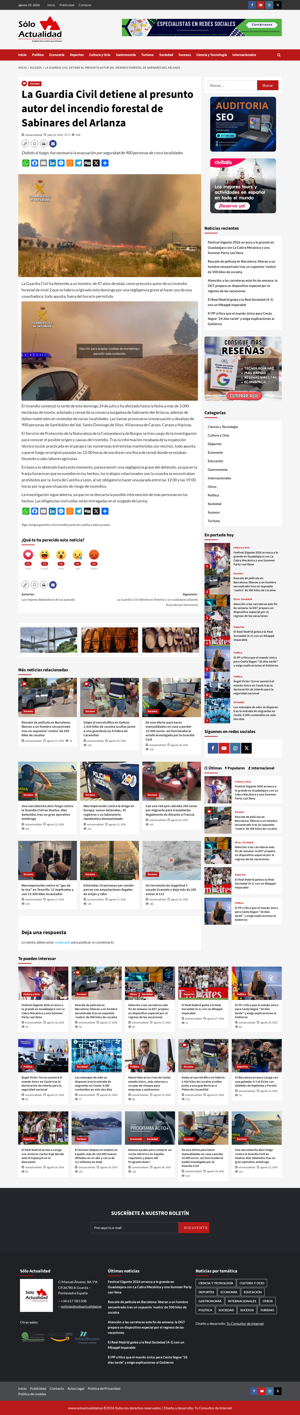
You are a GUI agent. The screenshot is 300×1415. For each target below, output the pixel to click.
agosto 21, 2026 (117, 824)
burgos (33, 525)
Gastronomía (126, 54)
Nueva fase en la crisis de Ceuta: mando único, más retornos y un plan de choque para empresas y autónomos (149, 1083)
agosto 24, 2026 (179, 745)
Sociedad (166, 54)
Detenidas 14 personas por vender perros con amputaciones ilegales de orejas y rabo (108, 889)
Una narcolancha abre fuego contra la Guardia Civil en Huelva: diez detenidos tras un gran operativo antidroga (47, 812)
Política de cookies (32, 1394)
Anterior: (48, 597)
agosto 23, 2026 (55, 824)
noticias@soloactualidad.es (81, 1306)
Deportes (77, 54)
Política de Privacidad (104, 1388)
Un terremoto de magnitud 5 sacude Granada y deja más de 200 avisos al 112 (171, 889)
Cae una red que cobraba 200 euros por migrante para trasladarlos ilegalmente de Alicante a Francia (171, 810)
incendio (62, 525)
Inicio (51, 5)
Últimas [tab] (215, 768)
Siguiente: (157, 599)
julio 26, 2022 (55, 134)
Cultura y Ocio (99, 54)
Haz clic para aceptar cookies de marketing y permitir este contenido (110, 351)
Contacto (85, 5)
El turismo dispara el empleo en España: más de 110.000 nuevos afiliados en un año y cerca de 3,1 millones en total (96, 1156)
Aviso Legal (75, 1388)
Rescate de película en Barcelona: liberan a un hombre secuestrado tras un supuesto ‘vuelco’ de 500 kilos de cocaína (46, 729)
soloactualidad (33, 134)
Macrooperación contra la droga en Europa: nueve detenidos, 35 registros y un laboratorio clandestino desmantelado (108, 812)
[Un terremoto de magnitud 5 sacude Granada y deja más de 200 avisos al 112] (171, 860)
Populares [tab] (236, 768)
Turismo (147, 54)
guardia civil (47, 525)
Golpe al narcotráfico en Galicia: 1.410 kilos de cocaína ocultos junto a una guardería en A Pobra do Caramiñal (109, 729)
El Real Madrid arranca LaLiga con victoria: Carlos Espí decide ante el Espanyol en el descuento (43, 1156)
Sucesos (185, 54)
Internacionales (244, 54)
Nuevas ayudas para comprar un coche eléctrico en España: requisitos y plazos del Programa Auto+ (150, 1156)
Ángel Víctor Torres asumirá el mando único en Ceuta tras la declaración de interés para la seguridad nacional (253, 687)
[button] (279, 55)
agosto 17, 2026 (55, 899)
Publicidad (67, 5)
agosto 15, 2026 (179, 899)
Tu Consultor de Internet (245, 1323)
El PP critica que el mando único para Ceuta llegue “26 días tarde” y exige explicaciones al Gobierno (241, 318)
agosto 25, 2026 (117, 741)
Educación (215, 461)
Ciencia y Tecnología (211, 54)
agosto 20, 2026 (179, 820)
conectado (62, 942)
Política (38, 54)
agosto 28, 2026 (55, 1023)
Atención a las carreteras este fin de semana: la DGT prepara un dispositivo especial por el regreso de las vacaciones (242, 285)
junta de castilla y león (84, 525)
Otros (212, 487)
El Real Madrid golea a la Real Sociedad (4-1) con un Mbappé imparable (240, 302)
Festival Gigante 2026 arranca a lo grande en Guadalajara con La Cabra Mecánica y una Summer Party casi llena (241, 247)
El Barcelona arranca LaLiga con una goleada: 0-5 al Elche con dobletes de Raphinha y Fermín (256, 1081)
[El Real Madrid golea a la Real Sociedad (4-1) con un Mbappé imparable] (217, 633)
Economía (56, 54)
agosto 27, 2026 (55, 741)
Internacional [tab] (262, 768)
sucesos (104, 525)
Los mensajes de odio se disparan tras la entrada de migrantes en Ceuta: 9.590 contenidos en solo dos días (255, 713)
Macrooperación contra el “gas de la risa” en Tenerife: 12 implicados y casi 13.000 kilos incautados (48, 889)
